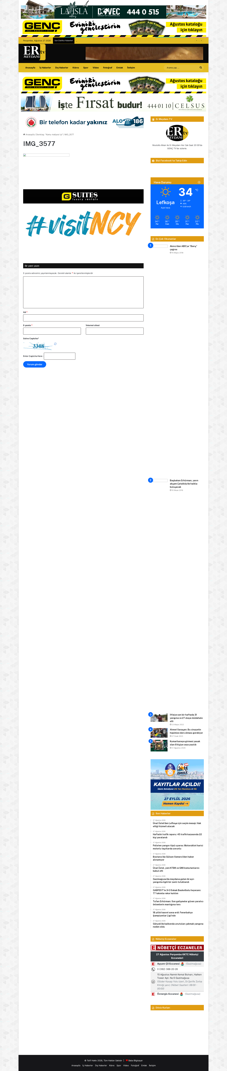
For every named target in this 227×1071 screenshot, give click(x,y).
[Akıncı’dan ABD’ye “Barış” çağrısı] (159, 361)
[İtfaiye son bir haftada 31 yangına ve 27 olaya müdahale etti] (159, 717)
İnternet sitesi (93, 325)
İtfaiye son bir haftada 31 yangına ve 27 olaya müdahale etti (186, 718)
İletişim (131, 67)
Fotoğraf (107, 67)
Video (96, 67)
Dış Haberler (61, 67)
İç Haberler (45, 67)
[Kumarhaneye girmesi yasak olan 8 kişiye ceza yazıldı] (159, 745)
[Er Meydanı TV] (34, 52)
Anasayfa (30, 67)
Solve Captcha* (31, 338)
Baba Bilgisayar (135, 1060)
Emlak (119, 67)
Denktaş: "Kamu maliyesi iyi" (49, 134)
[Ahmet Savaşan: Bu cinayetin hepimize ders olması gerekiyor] (159, 733)
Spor (85, 67)
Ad (25, 312)
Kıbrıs (76, 67)
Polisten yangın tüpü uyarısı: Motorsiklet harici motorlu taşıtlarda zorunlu (111, 40)
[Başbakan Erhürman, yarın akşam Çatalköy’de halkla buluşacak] (159, 595)
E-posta (27, 325)
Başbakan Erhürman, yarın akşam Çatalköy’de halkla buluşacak (184, 483)
